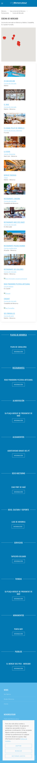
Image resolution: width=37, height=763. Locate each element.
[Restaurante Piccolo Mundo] (14, 236)
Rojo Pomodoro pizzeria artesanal (17, 284)
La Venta (7, 151)
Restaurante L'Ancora (12, 198)
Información (18, 352)
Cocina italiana (8, 286)
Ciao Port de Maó (18, 487)
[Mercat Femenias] (14, 165)
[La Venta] (14, 142)
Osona (6, 704)
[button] (2, 3)
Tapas (6, 177)
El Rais (6, 104)
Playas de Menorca (18, 334)
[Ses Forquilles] (9, 308)
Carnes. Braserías (9, 154)
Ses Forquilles (9, 313)
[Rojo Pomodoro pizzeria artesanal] (15, 279)
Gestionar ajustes (18, 756)
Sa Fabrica (7, 694)
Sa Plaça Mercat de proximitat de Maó (18, 414)
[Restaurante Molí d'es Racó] (14, 212)
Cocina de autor (9, 316)
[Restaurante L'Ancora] (14, 189)
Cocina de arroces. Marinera (13, 130)
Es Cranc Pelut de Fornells (14, 128)
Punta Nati (18, 629)
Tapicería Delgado (18, 556)
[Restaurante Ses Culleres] (14, 259)
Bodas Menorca (9, 699)
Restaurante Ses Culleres (13, 269)
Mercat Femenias (10, 175)
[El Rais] (14, 95)
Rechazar (18, 751)
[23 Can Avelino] (14, 71)
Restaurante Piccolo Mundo (14, 246)
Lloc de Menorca (18, 521)
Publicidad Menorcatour (11, 719)
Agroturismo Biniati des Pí (18, 450)
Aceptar (18, 746)
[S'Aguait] (7, 293)
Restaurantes (19, 367)
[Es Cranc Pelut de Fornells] (14, 118)
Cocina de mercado (10, 83)
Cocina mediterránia (10, 248)
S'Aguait (7, 298)
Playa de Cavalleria (18, 347)
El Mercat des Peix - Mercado (18, 663)
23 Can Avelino (9, 81)
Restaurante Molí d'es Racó (14, 222)
